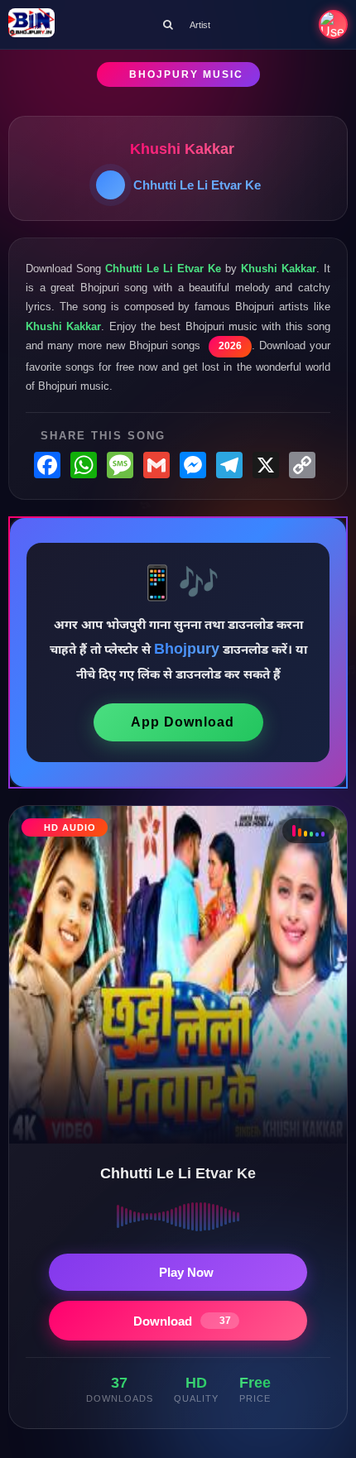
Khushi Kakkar (182, 149)
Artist (200, 25)
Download (182, 1321)
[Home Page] (31, 24)
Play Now (186, 1272)
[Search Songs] (168, 24)
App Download (182, 722)
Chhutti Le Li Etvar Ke (197, 185)
